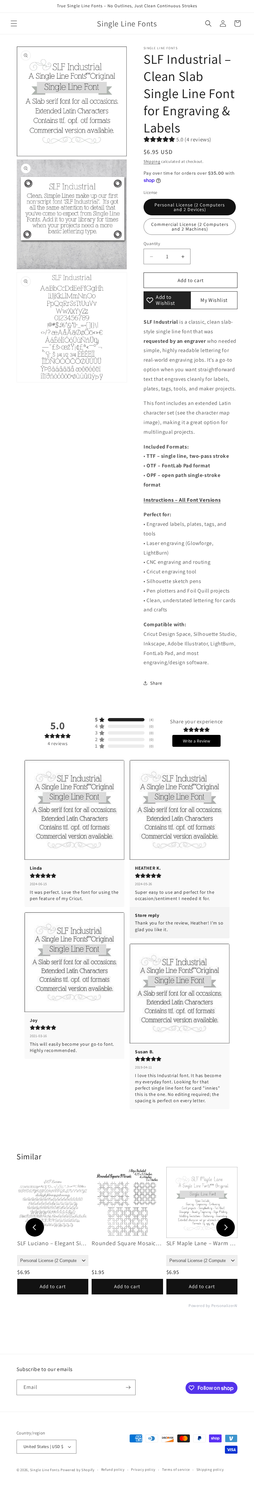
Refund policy (113, 1469)
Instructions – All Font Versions (182, 499)
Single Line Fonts (45, 1469)
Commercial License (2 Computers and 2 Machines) (190, 226)
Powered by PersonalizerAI (213, 1306)
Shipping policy (210, 1469)
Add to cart (53, 1286)
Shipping (152, 161)
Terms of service (176, 1469)
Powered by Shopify (78, 1469)
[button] (14, 23)
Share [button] (156, 683)
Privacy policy (143, 1469)
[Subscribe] (128, 1387)
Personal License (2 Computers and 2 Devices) (189, 207)
